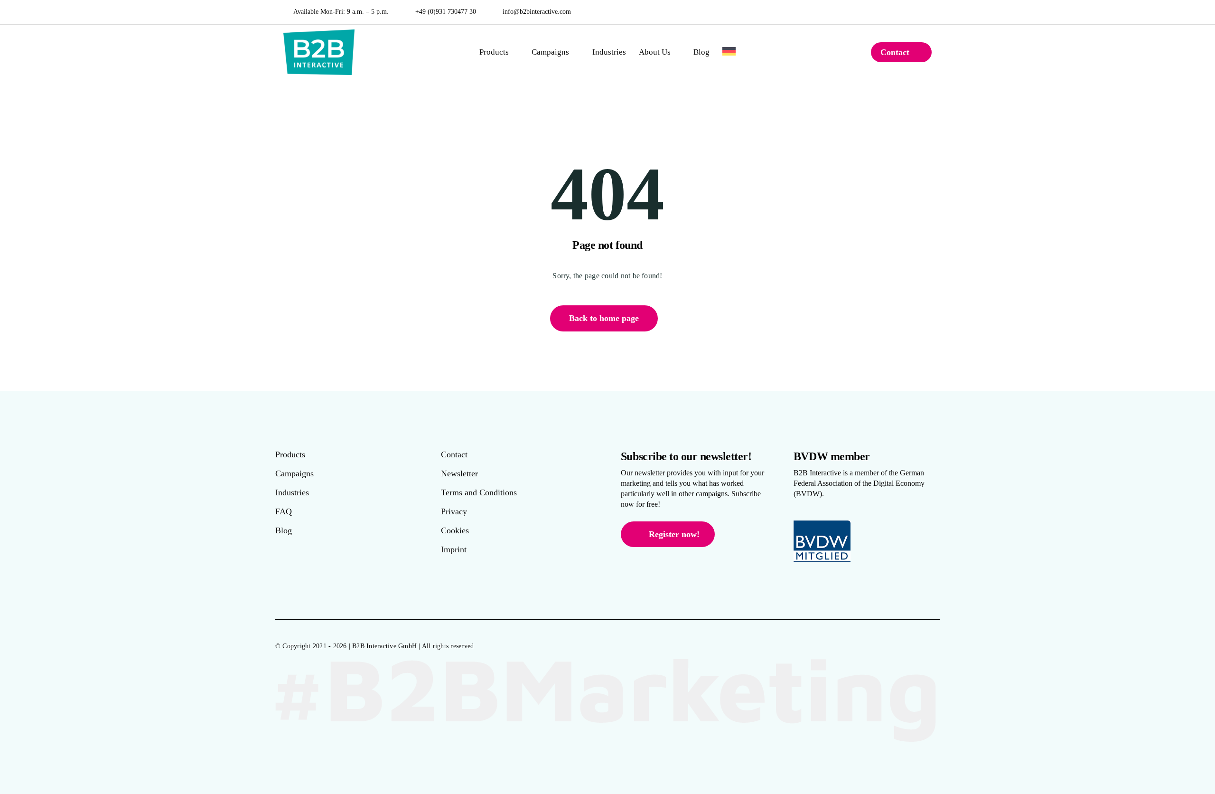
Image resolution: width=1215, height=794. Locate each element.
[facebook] (901, 12)
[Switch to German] (729, 52)
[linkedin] (929, 12)
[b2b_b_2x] (319, 33)
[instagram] (916, 12)
